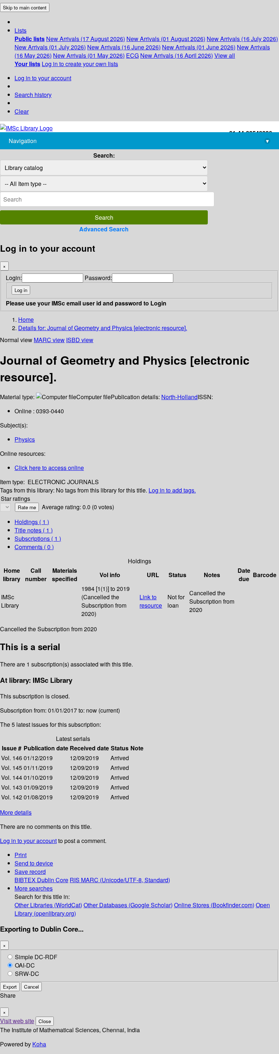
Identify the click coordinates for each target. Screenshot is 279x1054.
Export (10, 986)
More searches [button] (34, 888)
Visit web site (17, 1021)
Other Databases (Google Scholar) (128, 905)
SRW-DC (27, 973)
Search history (33, 94)
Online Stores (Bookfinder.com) (214, 905)
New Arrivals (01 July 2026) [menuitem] (50, 47)
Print (21, 855)
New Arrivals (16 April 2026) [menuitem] (176, 55)
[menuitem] (30, 39)
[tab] (34, 530)
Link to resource (151, 601)
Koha (39, 1044)
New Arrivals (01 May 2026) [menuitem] (89, 55)
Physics (25, 439)
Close (45, 1021)
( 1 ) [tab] (32, 522)
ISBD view (79, 340)
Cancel (31, 986)
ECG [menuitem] (132, 55)
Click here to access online (49, 467)
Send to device (34, 863)
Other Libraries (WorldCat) (48, 905)
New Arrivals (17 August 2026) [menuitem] (85, 39)
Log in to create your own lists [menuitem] (80, 64)
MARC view (49, 340)
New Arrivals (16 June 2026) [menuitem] (124, 47)
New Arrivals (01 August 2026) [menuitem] (165, 39)
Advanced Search (104, 229)
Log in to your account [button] (28, 840)
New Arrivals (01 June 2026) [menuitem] (198, 47)
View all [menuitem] (224, 55)
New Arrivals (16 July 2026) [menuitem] (242, 39)
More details (16, 812)
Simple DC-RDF (36, 957)
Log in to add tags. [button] (172, 490)
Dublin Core (52, 880)
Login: (14, 277)
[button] (21, 30)
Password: (98, 277)
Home (26, 319)
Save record (30, 871)
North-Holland (179, 397)
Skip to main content (24, 7)
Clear (22, 111)
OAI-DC (25, 965)
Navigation (139, 141)
